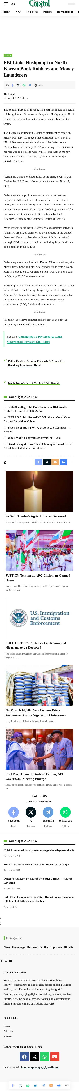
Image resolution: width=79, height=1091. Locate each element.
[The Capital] (39, 4)
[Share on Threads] (35, 85)
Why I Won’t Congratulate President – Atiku (34, 437)
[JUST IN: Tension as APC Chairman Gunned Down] (39, 550)
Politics (44, 947)
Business (32, 947)
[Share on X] (18, 85)
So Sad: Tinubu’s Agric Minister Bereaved (36, 516)
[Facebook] (14, 817)
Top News (56, 947)
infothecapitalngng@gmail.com (40, 1067)
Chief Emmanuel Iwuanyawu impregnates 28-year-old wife (39, 850)
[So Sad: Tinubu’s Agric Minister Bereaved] (39, 491)
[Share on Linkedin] (36, 1085)
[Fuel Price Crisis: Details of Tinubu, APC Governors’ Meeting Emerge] (39, 749)
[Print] (59, 1085)
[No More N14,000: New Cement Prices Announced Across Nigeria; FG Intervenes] (39, 685)
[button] (7, 3)
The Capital (9, 94)
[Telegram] (48, 817)
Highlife (68, 947)
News (8, 55)
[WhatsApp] (65, 817)
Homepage (18, 947)
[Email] (51, 1085)
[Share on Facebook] (12, 85)
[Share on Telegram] (29, 85)
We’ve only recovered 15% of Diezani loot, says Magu (36, 864)
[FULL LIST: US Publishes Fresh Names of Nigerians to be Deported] (39, 617)
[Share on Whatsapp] (23, 85)
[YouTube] (10, 961)
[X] (31, 817)
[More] (41, 85)
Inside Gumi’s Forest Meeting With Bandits (34, 382)
